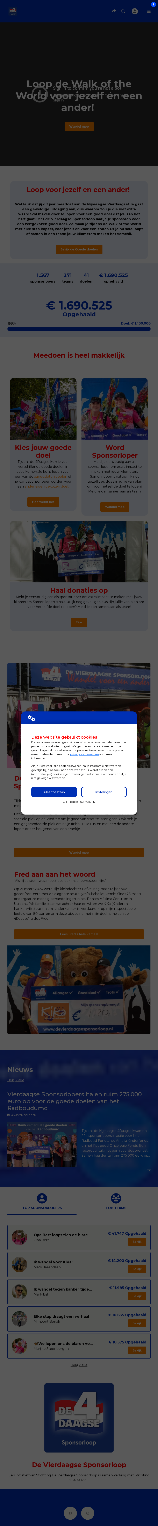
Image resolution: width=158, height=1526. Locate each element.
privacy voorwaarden (84, 754)
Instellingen (103, 792)
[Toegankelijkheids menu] (153, 4)
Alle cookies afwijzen (79, 802)
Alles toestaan (54, 792)
